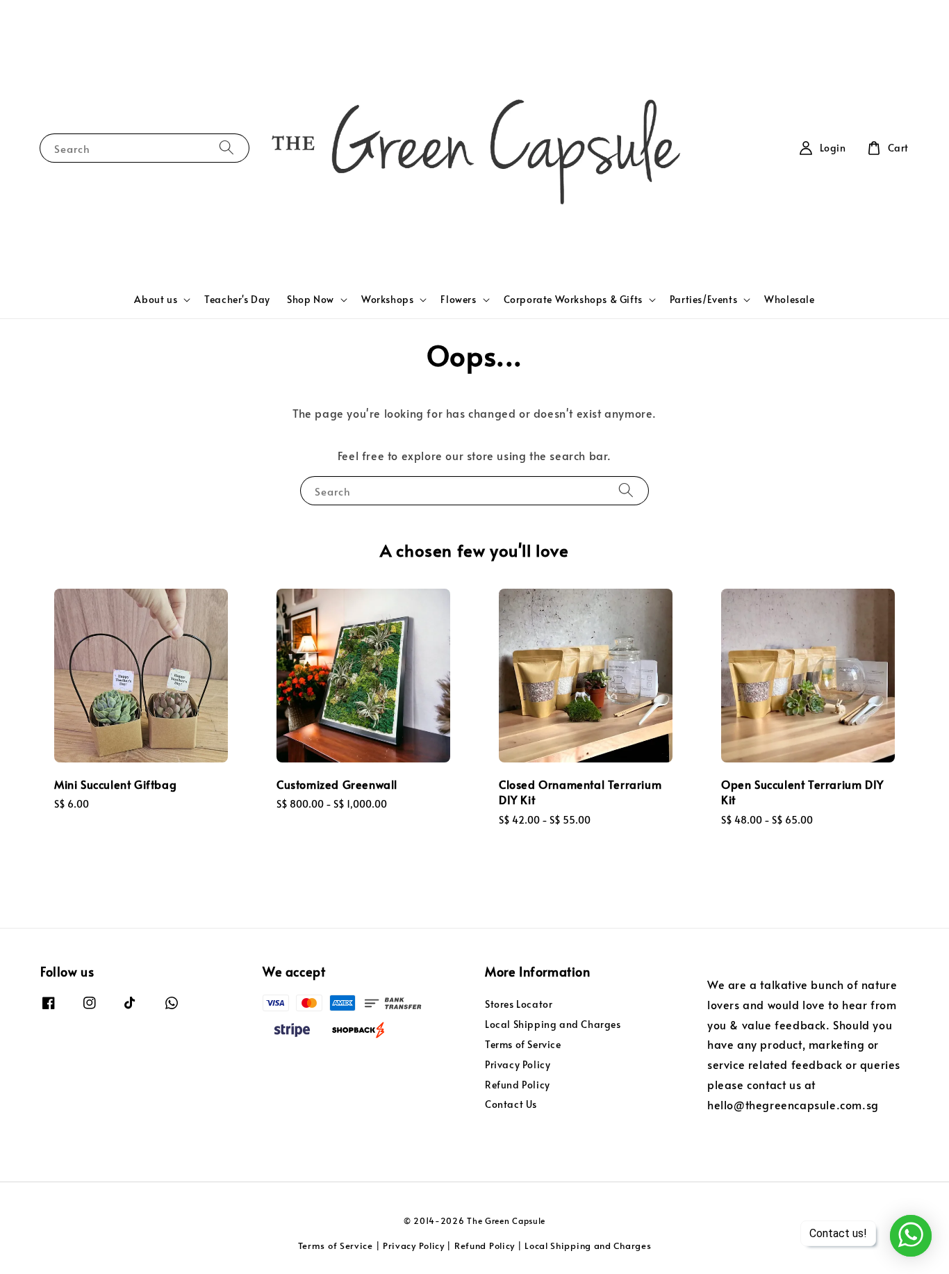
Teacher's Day (237, 299)
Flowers (458, 299)
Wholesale (789, 299)
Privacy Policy (517, 1064)
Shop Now (310, 299)
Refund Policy (517, 1084)
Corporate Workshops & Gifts (573, 299)
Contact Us (511, 1104)
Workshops (387, 299)
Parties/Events (703, 299)
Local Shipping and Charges (553, 1024)
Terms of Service (523, 1044)
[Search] (226, 147)
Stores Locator (518, 1004)
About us (155, 299)
